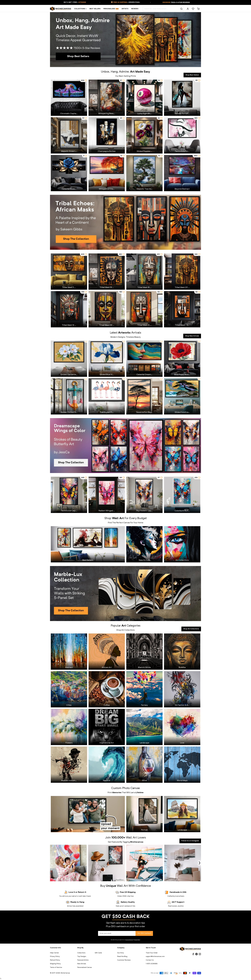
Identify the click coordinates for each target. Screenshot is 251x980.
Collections (79, 9)
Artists (125, 9)
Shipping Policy (55, 964)
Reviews (134, 9)
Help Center (54, 953)
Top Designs (81, 956)
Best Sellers (95, 9)
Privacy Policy (137, 939)
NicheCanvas (65, 973)
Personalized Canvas (84, 967)
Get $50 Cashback (144, 933)
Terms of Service (129, 939)
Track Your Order (152, 953)
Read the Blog (122, 956)
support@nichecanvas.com (155, 956)
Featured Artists (83, 960)
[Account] (187, 8)
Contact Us (150, 960)
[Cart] (198, 8)
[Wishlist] (193, 8)
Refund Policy (55, 960)
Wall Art (131, 837)
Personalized (109, 9)
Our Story (120, 953)
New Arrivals (81, 964)
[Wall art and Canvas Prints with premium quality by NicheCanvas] (60, 8)
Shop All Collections (191, 629)
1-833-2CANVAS (151, 964)
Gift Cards (98, 953)
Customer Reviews (124, 960)
